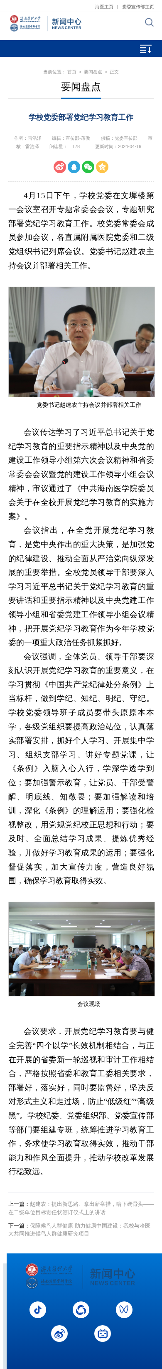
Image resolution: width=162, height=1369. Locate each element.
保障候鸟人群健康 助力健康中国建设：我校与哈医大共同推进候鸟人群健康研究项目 (79, 1230)
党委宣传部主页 (138, 6)
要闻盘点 (93, 71)
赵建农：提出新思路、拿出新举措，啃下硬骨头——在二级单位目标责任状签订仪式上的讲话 (81, 1208)
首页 (71, 71)
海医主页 (104, 6)
